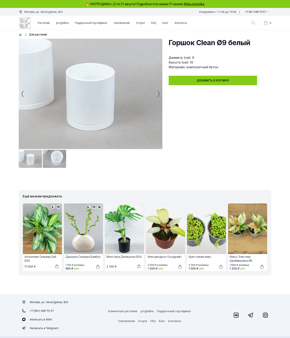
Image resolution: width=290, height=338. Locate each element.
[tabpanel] (90, 94)
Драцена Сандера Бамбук (82, 256)
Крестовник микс (200, 256)
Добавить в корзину (213, 80)
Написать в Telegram (44, 328)
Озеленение (122, 23)
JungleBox (62, 23)
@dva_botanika (194, 4)
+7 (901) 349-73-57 (42, 311)
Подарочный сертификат (91, 23)
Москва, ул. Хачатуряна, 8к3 (43, 12)
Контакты (181, 23)
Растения (44, 23)
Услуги (140, 23)
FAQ (153, 23)
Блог (165, 23)
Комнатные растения (122, 311)
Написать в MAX (41, 319)
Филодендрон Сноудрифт (165, 256)
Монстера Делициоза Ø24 (124, 256)
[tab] (30, 159)
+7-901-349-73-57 (255, 12)
